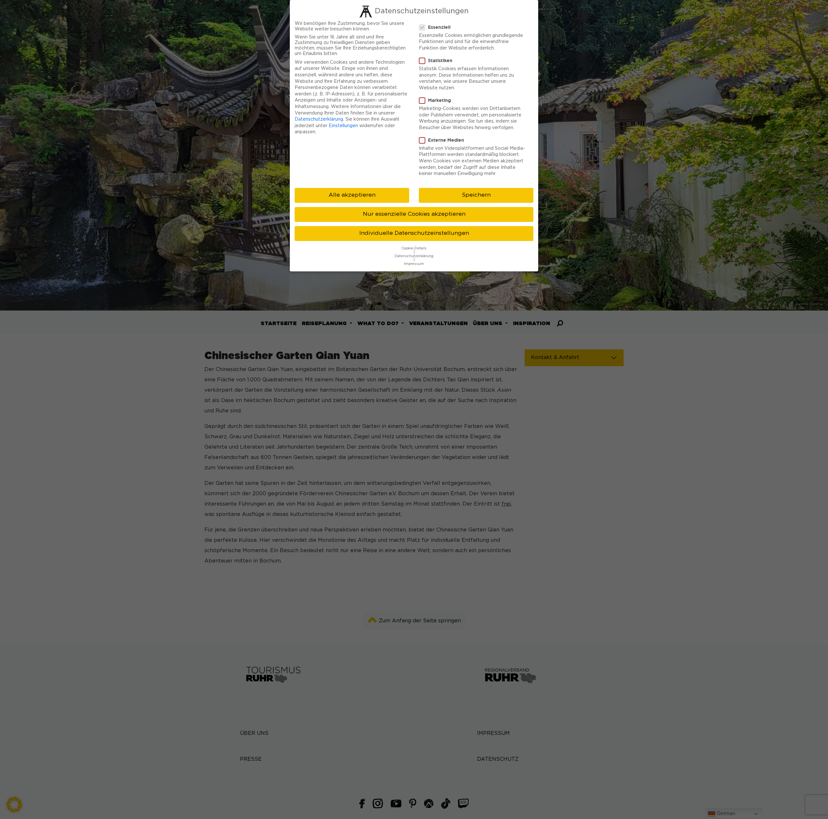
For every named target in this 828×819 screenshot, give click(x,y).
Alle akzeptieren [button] (352, 195)
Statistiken (440, 60)
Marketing (439, 100)
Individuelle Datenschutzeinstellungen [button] (414, 233)
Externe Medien (446, 140)
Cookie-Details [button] (414, 248)
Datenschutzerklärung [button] (414, 256)
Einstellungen (343, 126)
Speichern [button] (476, 195)
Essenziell (439, 27)
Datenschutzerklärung (319, 119)
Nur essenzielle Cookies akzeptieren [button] (414, 214)
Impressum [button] (414, 264)
